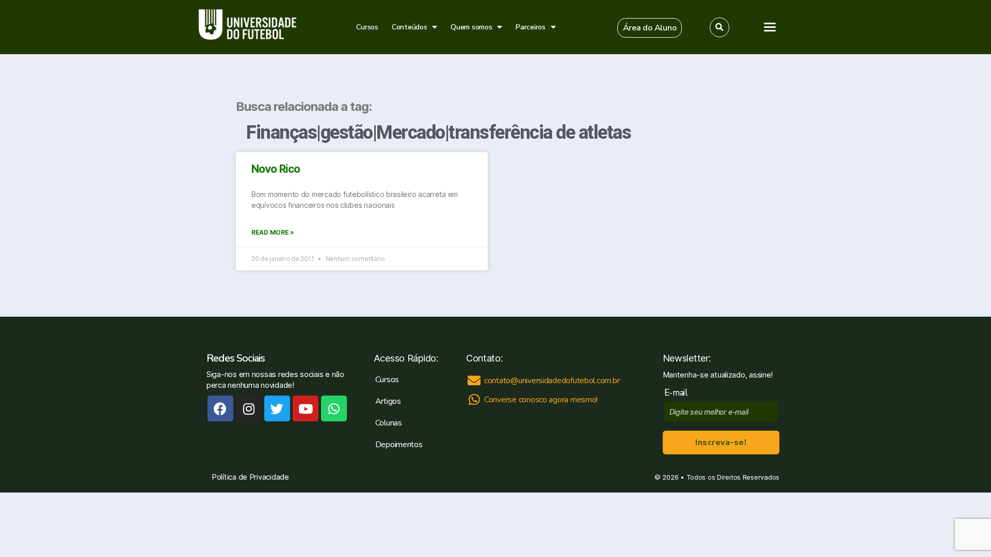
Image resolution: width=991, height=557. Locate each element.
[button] (649, 28)
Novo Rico (275, 168)
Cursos (367, 27)
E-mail (678, 393)
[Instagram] (249, 408)
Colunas (388, 423)
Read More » (272, 232)
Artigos (388, 401)
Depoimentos (399, 444)
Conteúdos (409, 27)
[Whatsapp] (334, 408)
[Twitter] (277, 408)
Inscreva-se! (720, 442)
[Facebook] (220, 408)
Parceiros (531, 27)
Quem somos (471, 27)
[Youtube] (305, 408)
